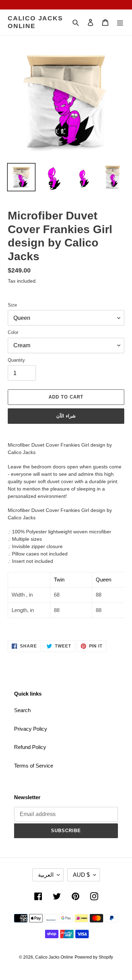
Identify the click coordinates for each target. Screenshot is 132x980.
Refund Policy (30, 747)
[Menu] (120, 22)
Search (22, 710)
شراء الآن (66, 416)
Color (13, 332)
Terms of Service (33, 766)
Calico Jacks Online (35, 22)
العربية (46, 875)
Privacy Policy (30, 729)
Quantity (16, 360)
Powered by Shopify (94, 957)
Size (12, 305)
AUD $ (81, 875)
